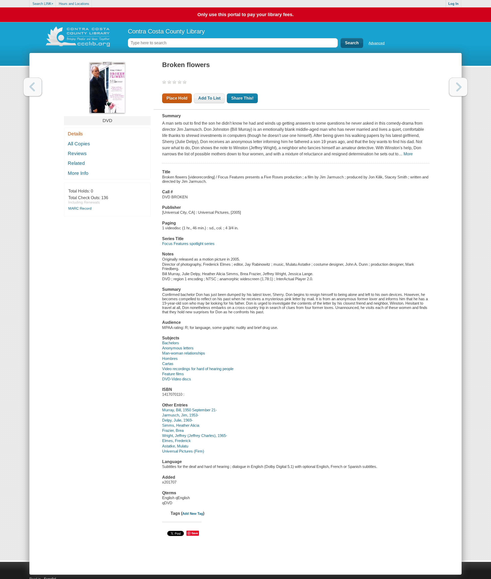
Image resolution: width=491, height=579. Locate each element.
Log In (453, 4)
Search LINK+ (42, 4)
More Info (78, 173)
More (408, 154)
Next (458, 87)
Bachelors (170, 343)
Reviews (77, 153)
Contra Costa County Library (166, 31)
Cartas (167, 363)
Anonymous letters (178, 348)
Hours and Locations (74, 4)
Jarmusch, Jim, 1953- (180, 415)
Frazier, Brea (173, 430)
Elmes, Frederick (176, 440)
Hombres (170, 358)
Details (75, 133)
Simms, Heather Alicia (180, 425)
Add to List (209, 98)
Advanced (377, 43)
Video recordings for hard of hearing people (197, 369)
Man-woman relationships (183, 353)
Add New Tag (192, 514)
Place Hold (176, 98)
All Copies (79, 143)
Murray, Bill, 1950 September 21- (189, 410)
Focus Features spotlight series (188, 243)
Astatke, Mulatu (175, 446)
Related (76, 163)
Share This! (242, 98)
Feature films (173, 374)
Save (195, 533)
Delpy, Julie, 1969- (177, 420)
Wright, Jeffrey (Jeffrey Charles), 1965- (194, 435)
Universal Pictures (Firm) (183, 451)
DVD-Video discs (176, 379)
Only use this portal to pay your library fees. (245, 14)
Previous (32, 87)
